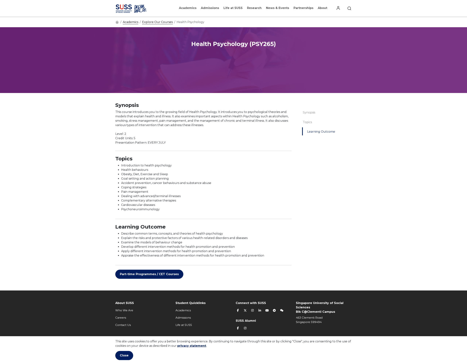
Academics (187, 8)
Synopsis (309, 112)
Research (254, 8)
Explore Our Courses (157, 22)
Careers (120, 317)
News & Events (277, 8)
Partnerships (303, 8)
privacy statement (191, 345)
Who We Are (124, 310)
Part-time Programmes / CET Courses (149, 274)
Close (124, 355)
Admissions (210, 8)
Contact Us (123, 325)
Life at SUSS (233, 8)
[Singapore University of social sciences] (137, 8)
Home (117, 22)
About (322, 8)
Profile (338, 8)
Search (349, 8)
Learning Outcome (321, 131)
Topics (307, 122)
